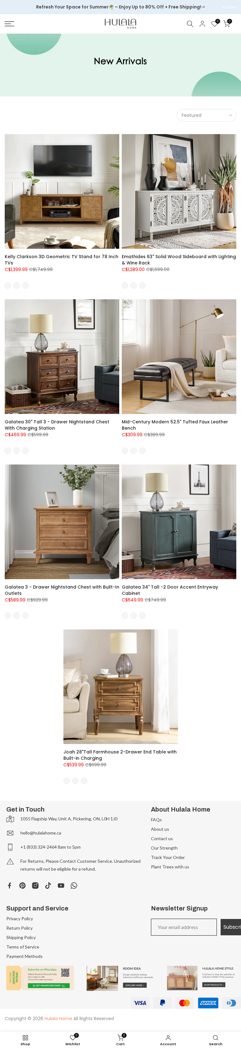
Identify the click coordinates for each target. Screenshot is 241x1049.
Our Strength (164, 848)
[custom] (9, 885)
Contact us (162, 838)
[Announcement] (120, 7)
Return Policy (19, 928)
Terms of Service (22, 946)
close (13, 7)
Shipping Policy (21, 937)
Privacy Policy (19, 918)
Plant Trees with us (170, 866)
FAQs (156, 819)
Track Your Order (168, 857)
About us (160, 829)
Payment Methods (24, 956)
